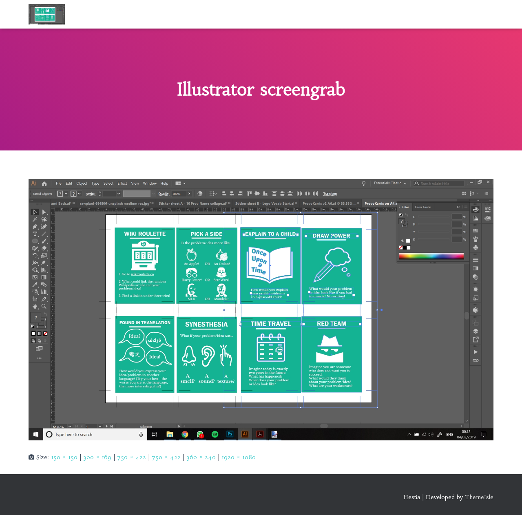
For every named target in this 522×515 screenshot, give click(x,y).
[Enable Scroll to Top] (505, 498)
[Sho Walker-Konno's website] (46, 14)
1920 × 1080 (238, 457)
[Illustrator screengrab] (261, 309)
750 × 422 (131, 457)
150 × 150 (64, 457)
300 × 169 (97, 457)
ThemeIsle (479, 497)
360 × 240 (201, 457)
